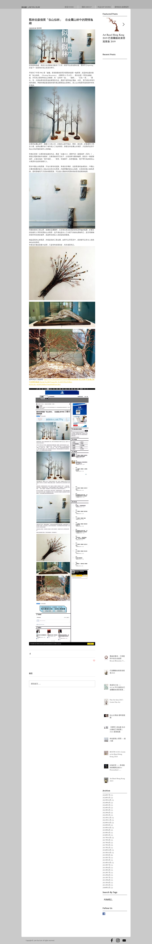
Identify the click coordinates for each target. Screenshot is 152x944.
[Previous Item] (106, 24)
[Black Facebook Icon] (111, 940)
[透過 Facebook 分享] (30, 654)
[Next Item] (124, 24)
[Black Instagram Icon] (118, 940)
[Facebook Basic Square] (104, 913)
